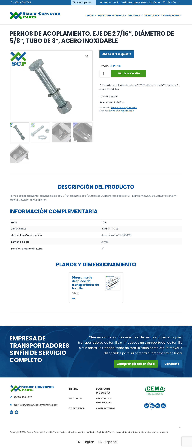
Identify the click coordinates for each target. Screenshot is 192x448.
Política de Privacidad (123, 432)
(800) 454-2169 (22, 2)
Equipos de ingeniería (103, 390)
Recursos (75, 398)
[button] (87, 56)
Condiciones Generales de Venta (151, 432)
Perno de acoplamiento (121, 110)
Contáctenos (105, 408)
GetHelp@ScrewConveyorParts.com (35, 405)
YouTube (16, 412)
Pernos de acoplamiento (124, 107)
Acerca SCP (77, 408)
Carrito (116, 2)
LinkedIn (11, 412)
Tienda (73, 389)
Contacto (171, 364)
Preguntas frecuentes (104, 400)
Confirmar (154, 2)
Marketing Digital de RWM (99, 432)
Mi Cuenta (105, 2)
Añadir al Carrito (128, 73)
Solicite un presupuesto (135, 2)
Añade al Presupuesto (116, 54)
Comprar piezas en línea (136, 364)
